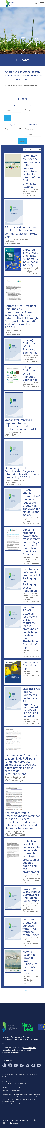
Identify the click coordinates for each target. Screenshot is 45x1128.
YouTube (39, 1065)
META (28, 1027)
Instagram (10, 1065)
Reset (22, 141)
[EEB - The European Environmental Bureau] (11, 3)
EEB (9, 1027)
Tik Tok (16, 1065)
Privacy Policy (15, 1120)
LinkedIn (4, 1065)
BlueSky (27, 1065)
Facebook (33, 1065)
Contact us (6, 1043)
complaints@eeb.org (10, 1052)
